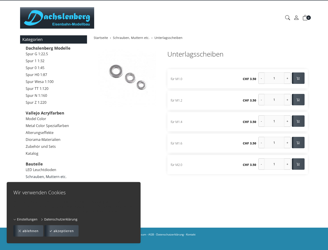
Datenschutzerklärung (60, 219)
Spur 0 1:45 (35, 67)
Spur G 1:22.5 (37, 53)
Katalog (32, 153)
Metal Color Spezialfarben (47, 125)
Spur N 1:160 (36, 95)
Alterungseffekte (40, 132)
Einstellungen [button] (26, 219)
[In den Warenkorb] (298, 78)
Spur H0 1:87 (36, 74)
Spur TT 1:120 (37, 88)
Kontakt (190, 234)
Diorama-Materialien (43, 139)
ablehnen (31, 231)
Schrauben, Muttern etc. (46, 176)
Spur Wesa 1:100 (40, 81)
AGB (151, 234)
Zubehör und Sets (41, 146)
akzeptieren (64, 231)
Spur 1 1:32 (35, 60)
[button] (287, 18)
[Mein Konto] (296, 18)
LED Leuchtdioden (41, 169)
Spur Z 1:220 (36, 102)
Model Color (36, 118)
